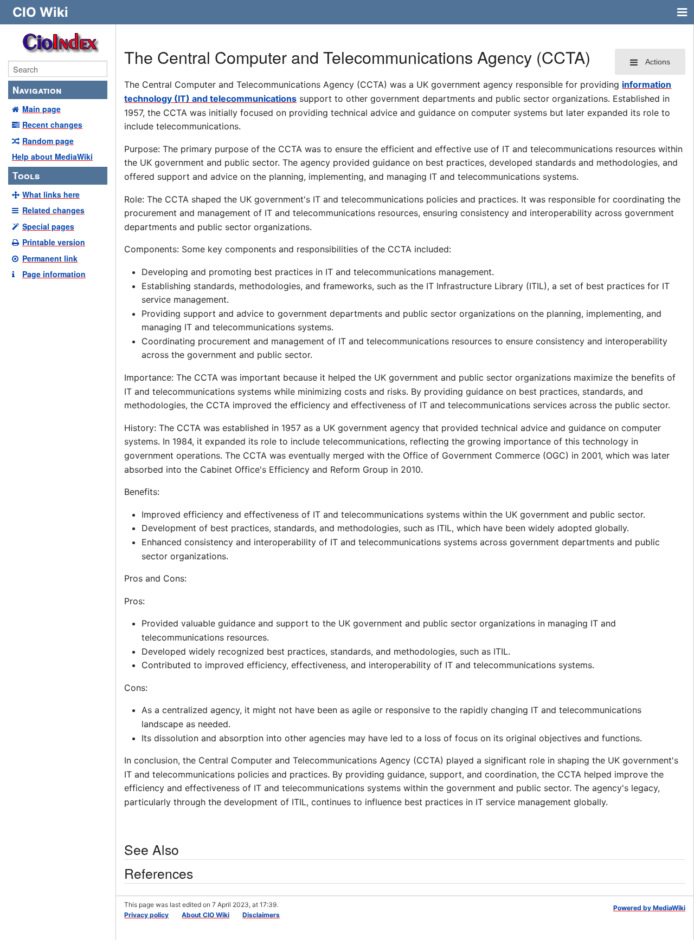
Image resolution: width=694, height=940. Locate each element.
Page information (54, 274)
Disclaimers (261, 915)
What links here (51, 194)
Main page (41, 108)
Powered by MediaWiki (649, 908)
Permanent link (50, 258)
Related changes (53, 210)
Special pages (48, 226)
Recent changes (52, 124)
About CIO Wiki (205, 915)
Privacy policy (146, 915)
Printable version (53, 242)
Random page (48, 140)
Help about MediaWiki (52, 156)
